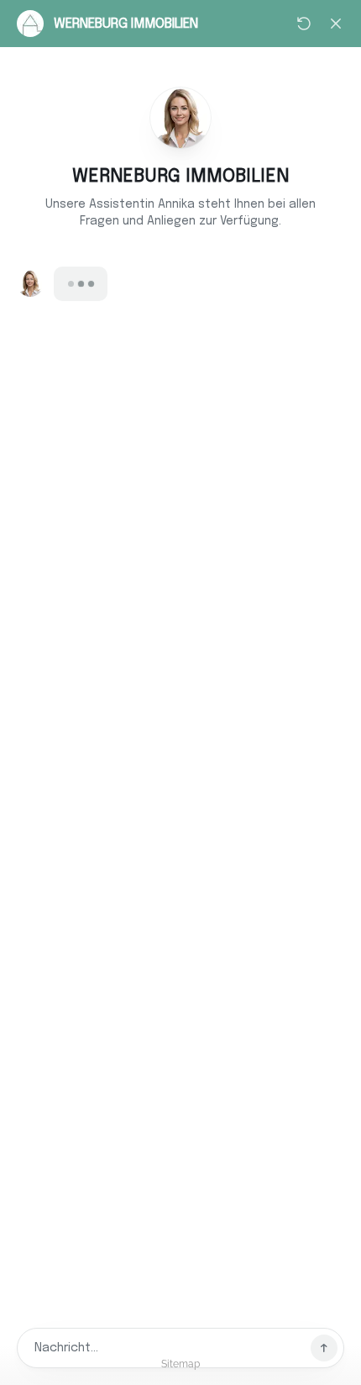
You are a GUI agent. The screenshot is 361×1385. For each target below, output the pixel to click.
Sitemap (180, 1364)
